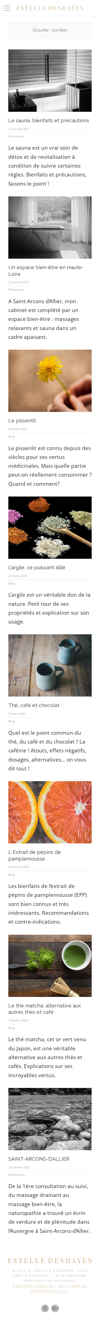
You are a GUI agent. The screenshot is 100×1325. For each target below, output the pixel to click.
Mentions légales (33, 1285)
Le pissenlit (22, 421)
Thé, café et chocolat (33, 705)
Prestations (16, 136)
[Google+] (55, 1308)
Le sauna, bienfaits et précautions (48, 120)
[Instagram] (45, 1308)
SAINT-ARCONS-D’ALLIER (38, 1159)
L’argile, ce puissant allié (36, 567)
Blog (11, 436)
